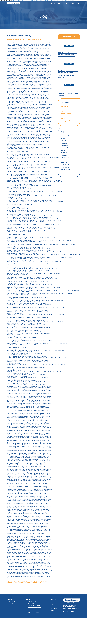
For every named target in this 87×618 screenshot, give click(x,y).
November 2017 (65, 162)
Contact (65, 3)
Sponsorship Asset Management (35, 610)
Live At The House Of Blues (40, 581)
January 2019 (64, 148)
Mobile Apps (31, 603)
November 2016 (65, 167)
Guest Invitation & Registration (34, 607)
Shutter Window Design (36, 582)
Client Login (75, 3)
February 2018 (65, 157)
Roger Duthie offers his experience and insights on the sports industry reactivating (68, 93)
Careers (52, 610)
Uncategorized (36, 39)
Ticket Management (32, 609)
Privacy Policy (54, 608)
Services (63, 118)
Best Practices (65, 109)
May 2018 (63, 150)
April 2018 (64, 152)
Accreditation (65, 106)
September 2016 (65, 169)
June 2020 (64, 143)
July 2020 (63, 140)
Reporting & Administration (34, 612)
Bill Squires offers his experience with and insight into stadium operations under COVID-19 (67, 54)
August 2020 (64, 138)
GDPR (62, 111)
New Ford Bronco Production (27, 581)
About (53, 3)
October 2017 (65, 164)
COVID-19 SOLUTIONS (32, 601)
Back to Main (12, 587)
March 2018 (64, 155)
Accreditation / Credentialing (34, 605)
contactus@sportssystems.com (14, 603)
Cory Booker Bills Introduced (13, 581)
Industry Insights (66, 113)
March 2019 (64, 145)
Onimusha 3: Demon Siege (24, 582)
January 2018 (65, 160)
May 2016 (63, 172)
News (62, 116)
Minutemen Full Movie (12, 582)
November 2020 (65, 136)
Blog (58, 3)
